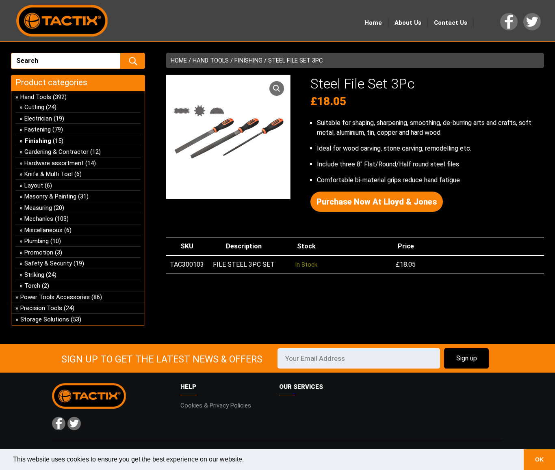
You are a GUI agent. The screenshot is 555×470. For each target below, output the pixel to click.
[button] (276, 88)
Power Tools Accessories (55, 297)
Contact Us (450, 22)
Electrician (38, 118)
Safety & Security (48, 263)
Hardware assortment (54, 163)
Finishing (248, 60)
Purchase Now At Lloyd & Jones (377, 202)
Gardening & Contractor (56, 151)
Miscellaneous (43, 230)
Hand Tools (211, 60)
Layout (33, 185)
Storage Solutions (44, 319)
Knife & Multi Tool (48, 174)
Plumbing (36, 241)
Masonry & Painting (50, 196)
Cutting (34, 107)
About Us (408, 22)
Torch (32, 285)
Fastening (37, 129)
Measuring (38, 207)
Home (373, 22)
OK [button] (539, 459)
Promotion (38, 252)
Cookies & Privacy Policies (215, 405)
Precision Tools (41, 308)
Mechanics (38, 218)
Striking (34, 274)
